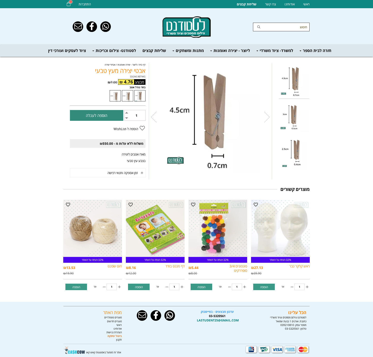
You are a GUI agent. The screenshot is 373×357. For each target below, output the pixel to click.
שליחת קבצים (154, 50)
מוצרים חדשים (114, 321)
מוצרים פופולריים (113, 317)
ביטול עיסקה (114, 336)
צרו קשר (270, 4)
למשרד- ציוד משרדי (276, 50)
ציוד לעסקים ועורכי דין (67, 50)
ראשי (306, 4)
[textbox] (217, 316)
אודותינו (289, 4)
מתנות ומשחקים (189, 50)
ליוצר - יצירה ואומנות (231, 50)
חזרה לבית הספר (316, 50)
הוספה (264, 287)
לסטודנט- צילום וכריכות (115, 50)
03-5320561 (292, 328)
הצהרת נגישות (114, 332)
